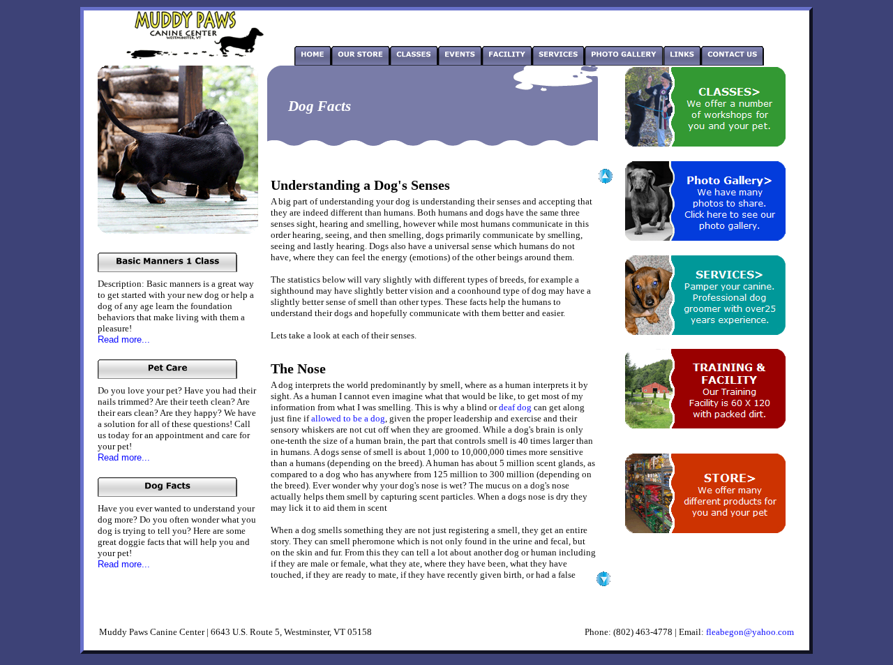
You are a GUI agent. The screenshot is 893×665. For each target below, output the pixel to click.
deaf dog (515, 407)
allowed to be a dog (348, 418)
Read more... (124, 339)
